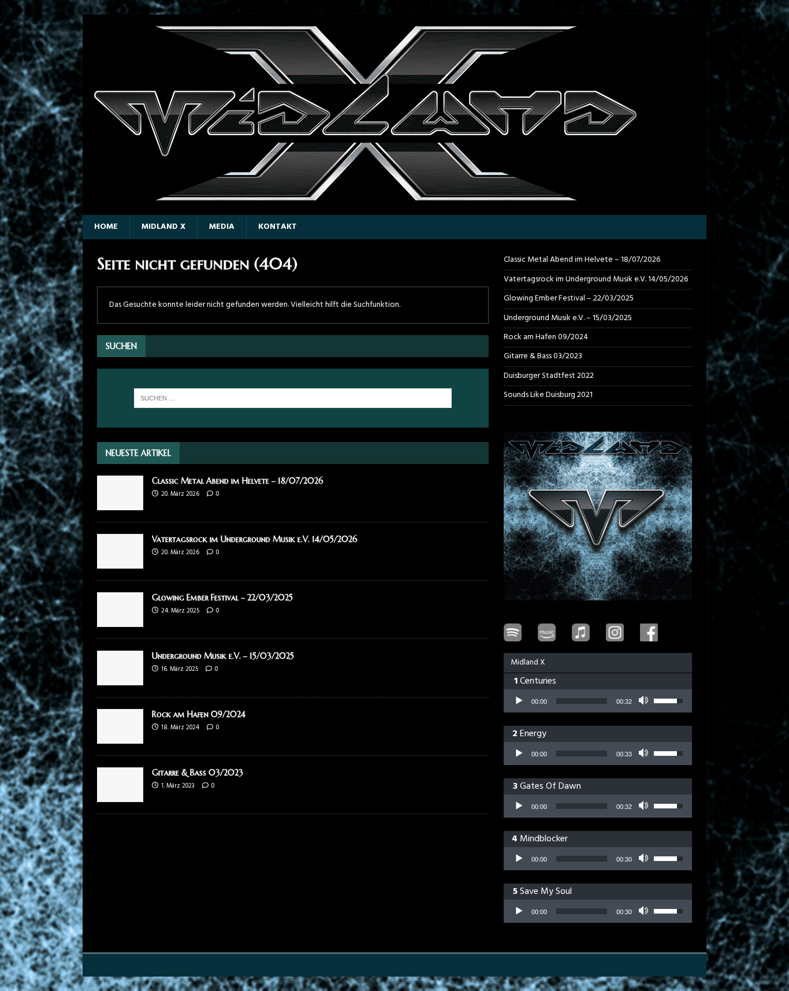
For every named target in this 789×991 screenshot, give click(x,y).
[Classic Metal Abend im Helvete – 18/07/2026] (120, 503)
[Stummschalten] (644, 701)
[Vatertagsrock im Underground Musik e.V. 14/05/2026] (120, 562)
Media (222, 226)
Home (106, 226)
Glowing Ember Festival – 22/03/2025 (222, 597)
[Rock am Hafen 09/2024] (120, 737)
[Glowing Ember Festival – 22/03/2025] (120, 620)
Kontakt (277, 226)
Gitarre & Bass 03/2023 (197, 772)
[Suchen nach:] (293, 398)
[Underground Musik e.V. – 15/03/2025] (120, 678)
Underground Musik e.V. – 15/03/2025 (223, 656)
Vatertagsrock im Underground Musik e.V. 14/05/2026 (255, 539)
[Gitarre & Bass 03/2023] (120, 795)
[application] (598, 700)
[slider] (581, 701)
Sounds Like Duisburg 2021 (548, 395)
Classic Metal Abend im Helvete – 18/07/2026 (237, 481)
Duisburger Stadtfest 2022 (549, 376)
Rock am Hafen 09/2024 (198, 714)
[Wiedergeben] (518, 701)
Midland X (163, 226)
